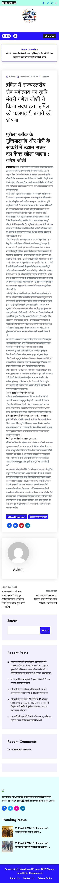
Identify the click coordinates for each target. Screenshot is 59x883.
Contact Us (29, 878)
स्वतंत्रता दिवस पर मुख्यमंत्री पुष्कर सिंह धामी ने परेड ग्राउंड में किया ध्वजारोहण (30, 681)
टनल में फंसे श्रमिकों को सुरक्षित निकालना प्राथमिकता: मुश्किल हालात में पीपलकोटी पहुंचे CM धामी (31, 718)
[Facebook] (4, 808)
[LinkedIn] (22, 808)
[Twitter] (10, 808)
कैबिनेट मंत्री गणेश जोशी (38, 517)
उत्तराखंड (32, 49)
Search (12, 621)
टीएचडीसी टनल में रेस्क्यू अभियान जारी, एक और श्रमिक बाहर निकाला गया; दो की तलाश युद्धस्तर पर (29, 691)
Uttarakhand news (16, 517)
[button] (9, 2)
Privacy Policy (45, 878)
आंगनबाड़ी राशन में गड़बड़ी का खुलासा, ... (32, 847)
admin (18, 569)
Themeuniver (36, 873)
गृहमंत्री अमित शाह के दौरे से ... (28, 832)
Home (24, 49)
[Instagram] (56, 3)
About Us (15, 878)
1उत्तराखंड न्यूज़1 (42, 828)
